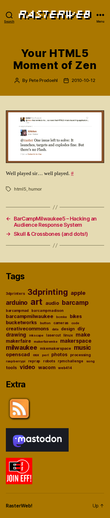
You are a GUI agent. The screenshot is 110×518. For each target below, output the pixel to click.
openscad (18, 354)
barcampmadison (47, 310)
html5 (20, 189)
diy (81, 329)
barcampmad (17, 311)
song (90, 361)
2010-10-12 (83, 80)
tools (11, 367)
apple (78, 293)
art (37, 302)
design (68, 329)
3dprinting (48, 292)
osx (36, 355)
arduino (17, 302)
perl (45, 355)
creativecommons (27, 329)
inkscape (36, 335)
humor (35, 189)
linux (68, 335)
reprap (34, 361)
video (27, 367)
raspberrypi (15, 361)
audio (52, 303)
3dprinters (15, 293)
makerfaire (18, 341)
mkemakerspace (55, 348)
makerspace (75, 341)
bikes (76, 316)
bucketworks (21, 322)
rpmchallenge (70, 361)
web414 (65, 368)
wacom (46, 367)
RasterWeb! (19, 506)
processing (80, 355)
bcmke (61, 317)
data (55, 329)
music (82, 347)
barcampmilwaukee (29, 316)
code (75, 323)
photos (59, 354)
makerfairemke (45, 341)
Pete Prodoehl (43, 80)
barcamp (75, 302)
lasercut (53, 335)
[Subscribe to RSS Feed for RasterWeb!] (55, 409)
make (83, 335)
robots (49, 361)
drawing (16, 335)
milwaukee (21, 347)
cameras (60, 323)
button (45, 323)
